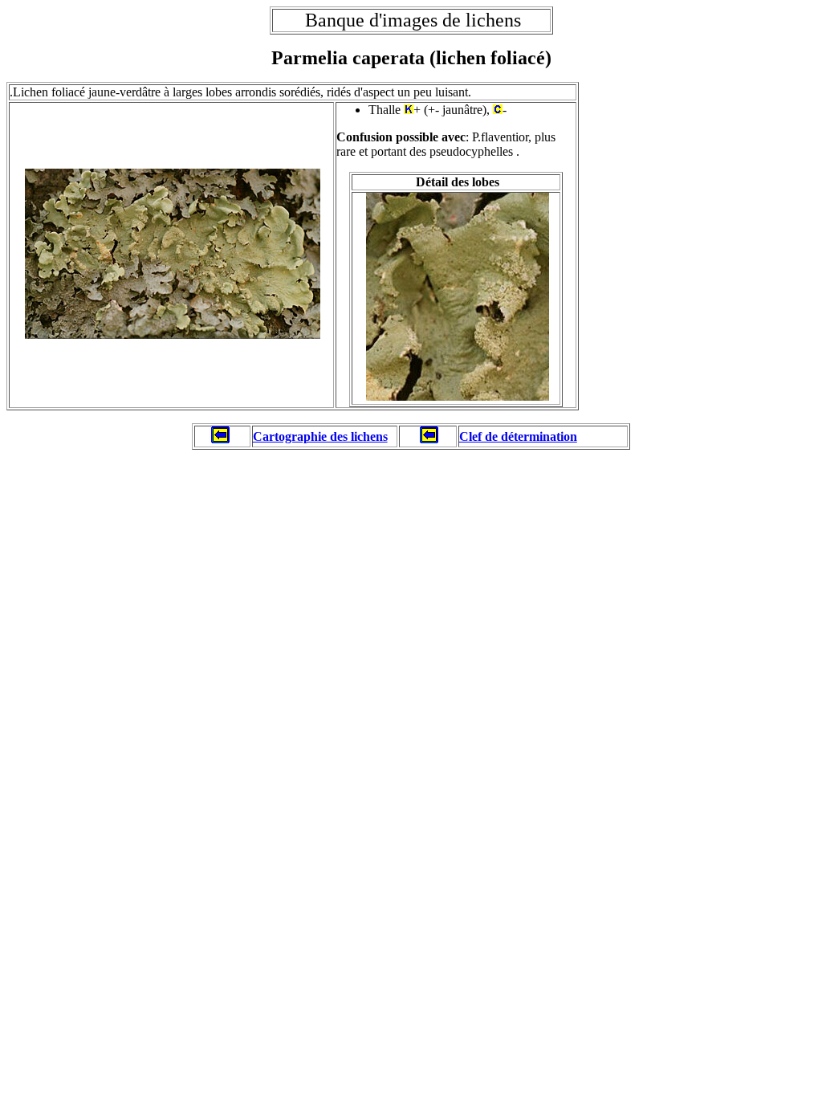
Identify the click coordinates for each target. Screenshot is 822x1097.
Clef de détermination (518, 436)
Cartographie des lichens (320, 436)
